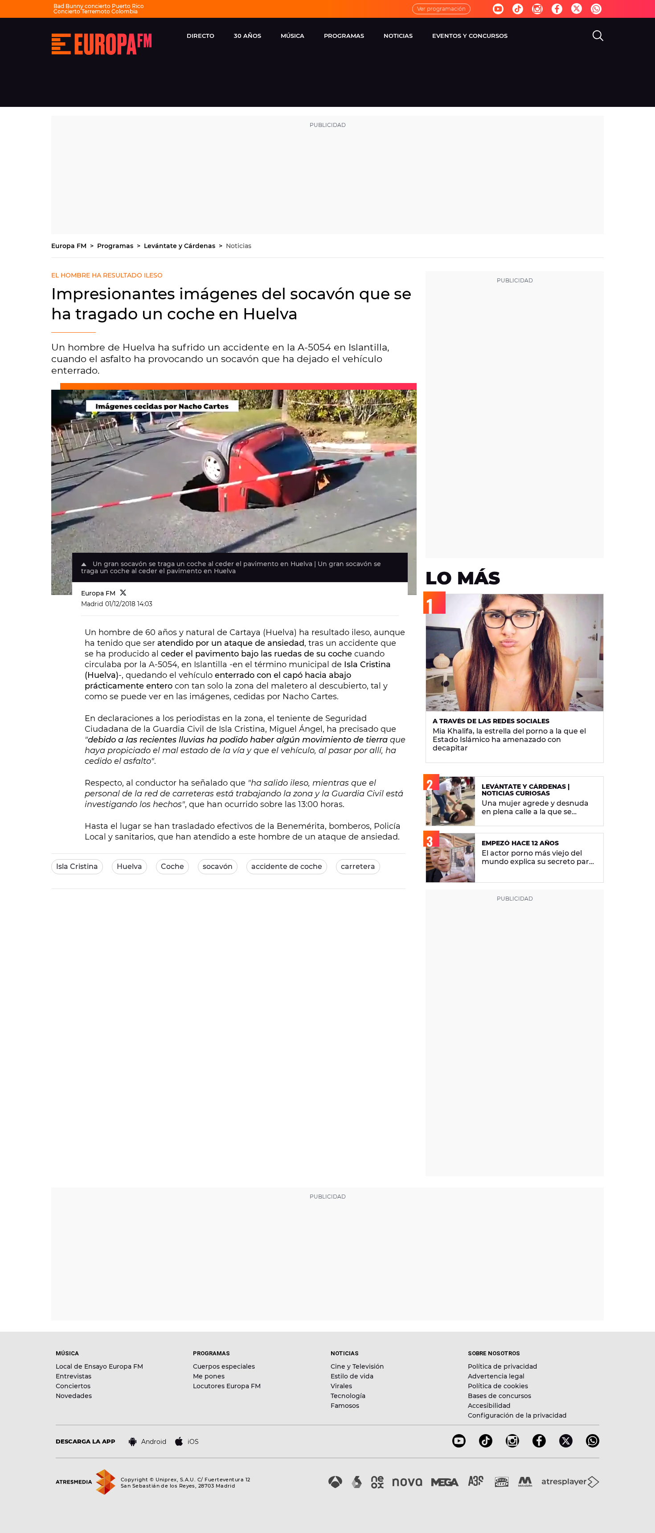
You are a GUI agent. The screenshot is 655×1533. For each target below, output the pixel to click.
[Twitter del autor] (123, 593)
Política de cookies (498, 1386)
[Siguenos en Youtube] (498, 9)
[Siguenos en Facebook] (557, 9)
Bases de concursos (499, 1396)
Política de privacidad (502, 1366)
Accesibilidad (489, 1406)
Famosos (345, 1406)
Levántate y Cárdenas (180, 246)
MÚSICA (292, 35)
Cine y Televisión (357, 1366)
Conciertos (73, 1386)
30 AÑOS (247, 35)
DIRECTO (200, 35)
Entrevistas (73, 1376)
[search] (598, 35)
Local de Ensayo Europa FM (99, 1366)
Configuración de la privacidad (517, 1415)
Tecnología (348, 1396)
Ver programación (441, 8)
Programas (116, 246)
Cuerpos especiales (224, 1366)
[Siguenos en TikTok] (485, 1445)
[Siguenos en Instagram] (537, 9)
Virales (341, 1386)
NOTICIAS (398, 35)
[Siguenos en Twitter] (576, 9)
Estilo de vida (352, 1376)
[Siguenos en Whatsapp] (596, 9)
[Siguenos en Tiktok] (517, 9)
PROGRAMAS (344, 35)
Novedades (74, 1396)
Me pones (209, 1376)
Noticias (238, 246)
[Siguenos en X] (566, 1445)
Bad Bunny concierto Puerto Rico (98, 6)
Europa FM (69, 246)
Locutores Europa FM (227, 1386)
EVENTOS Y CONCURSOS (470, 35)
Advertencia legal (496, 1376)
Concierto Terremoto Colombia (95, 11)
